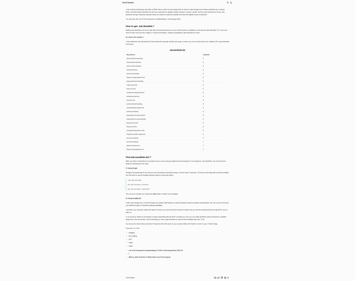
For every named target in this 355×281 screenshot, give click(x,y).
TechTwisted (127, 2)
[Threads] (221, 277)
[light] (231, 2)
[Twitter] (218, 277)
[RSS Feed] (228, 277)
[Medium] (225, 277)
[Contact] (215, 277)
